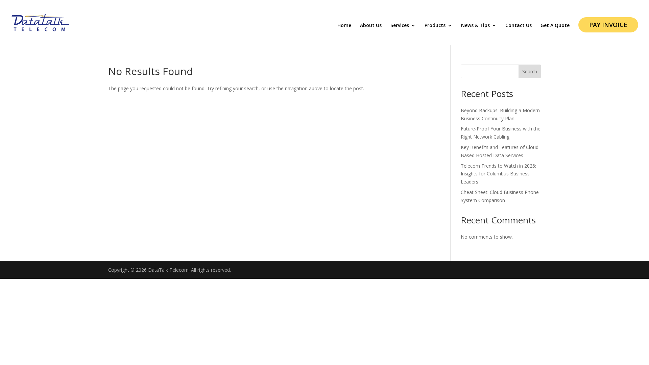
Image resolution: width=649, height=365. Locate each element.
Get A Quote (555, 25)
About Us (371, 25)
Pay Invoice (608, 25)
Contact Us (518, 25)
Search (529, 71)
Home (344, 25)
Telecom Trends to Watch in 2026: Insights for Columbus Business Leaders (498, 174)
